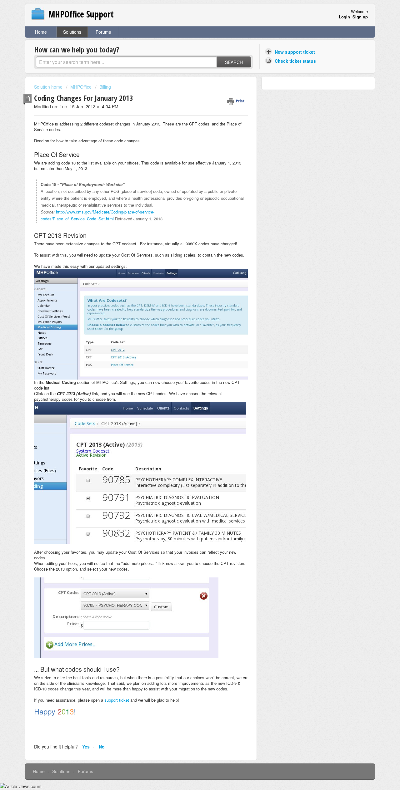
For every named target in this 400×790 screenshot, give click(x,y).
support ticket (116, 700)
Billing (105, 87)
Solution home (49, 87)
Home (41, 32)
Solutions (72, 32)
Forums (103, 32)
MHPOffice (81, 87)
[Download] (188, 322)
